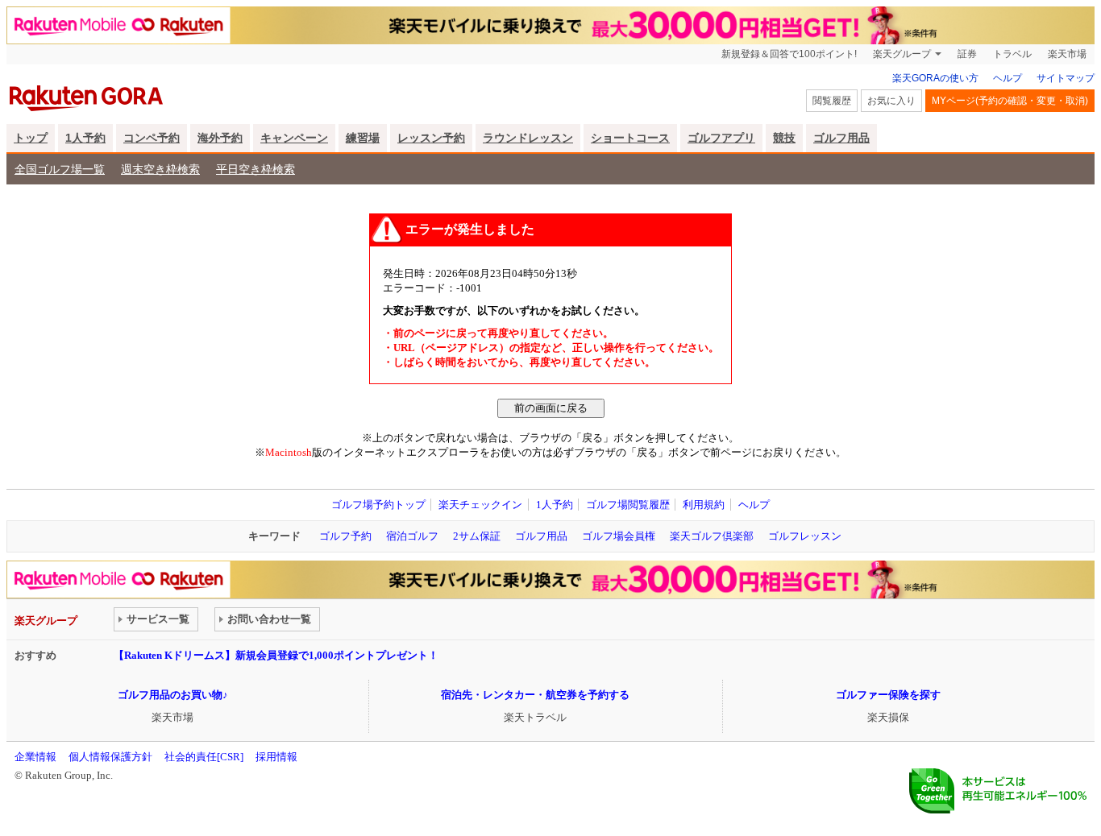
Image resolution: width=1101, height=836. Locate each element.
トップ (31, 137)
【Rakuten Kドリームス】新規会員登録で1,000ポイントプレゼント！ (276, 655)
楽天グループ (902, 54)
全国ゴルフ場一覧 (60, 169)
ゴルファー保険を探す (888, 695)
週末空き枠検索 (160, 169)
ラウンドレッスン (528, 137)
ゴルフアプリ (721, 137)
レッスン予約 (431, 137)
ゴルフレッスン (804, 536)
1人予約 (85, 137)
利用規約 (704, 505)
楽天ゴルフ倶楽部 (712, 536)
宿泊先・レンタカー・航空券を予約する (535, 695)
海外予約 (220, 137)
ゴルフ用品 (841, 137)
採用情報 (276, 757)
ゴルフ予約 (345, 536)
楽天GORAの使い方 (935, 78)
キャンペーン (294, 137)
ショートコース (630, 137)
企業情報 (35, 757)
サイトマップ (1066, 78)
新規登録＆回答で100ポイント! (789, 54)
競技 (784, 137)
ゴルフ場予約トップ (378, 505)
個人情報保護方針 (110, 757)
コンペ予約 (151, 137)
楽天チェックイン (480, 505)
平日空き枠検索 (255, 169)
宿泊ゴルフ (412, 536)
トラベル (1012, 54)
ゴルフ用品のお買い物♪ (173, 695)
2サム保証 (477, 536)
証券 (967, 54)
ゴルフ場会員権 (618, 536)
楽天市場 (1067, 54)
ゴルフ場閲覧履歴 (628, 505)
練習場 (363, 137)
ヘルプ (1007, 78)
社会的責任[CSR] (203, 757)
